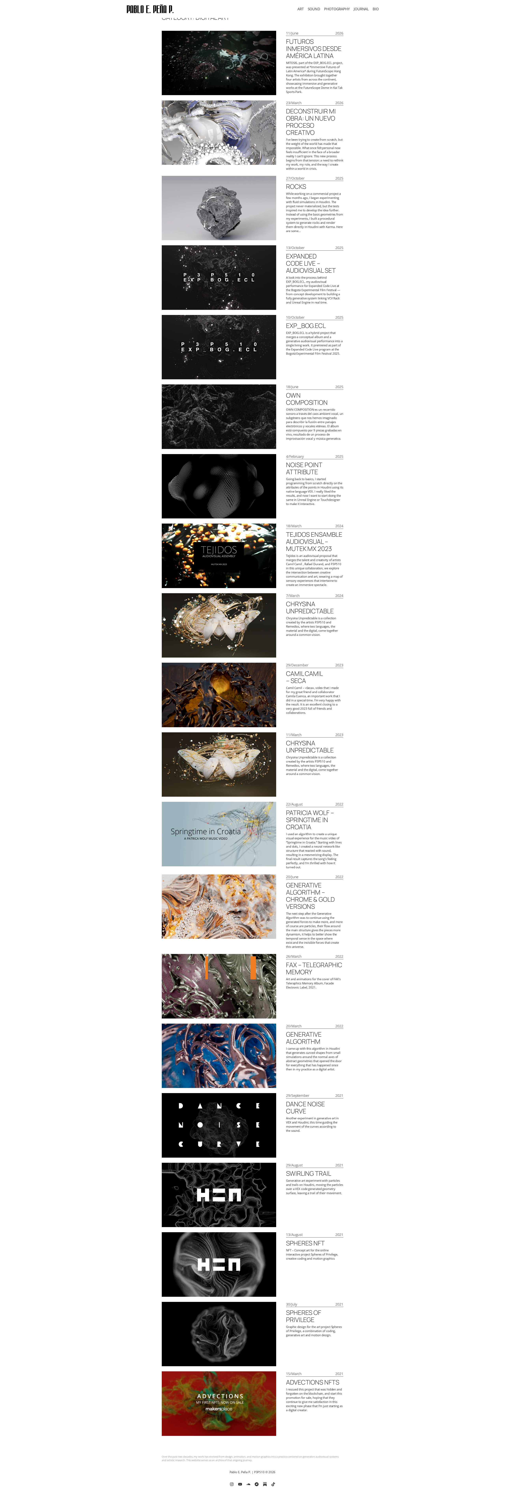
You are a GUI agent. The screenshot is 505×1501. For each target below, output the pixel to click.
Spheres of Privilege (303, 1316)
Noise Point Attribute (304, 468)
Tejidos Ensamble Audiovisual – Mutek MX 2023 (314, 541)
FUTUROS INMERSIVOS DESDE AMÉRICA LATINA (313, 48)
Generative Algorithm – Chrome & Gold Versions (310, 896)
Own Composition (307, 399)
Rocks (296, 186)
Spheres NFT (305, 1243)
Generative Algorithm (304, 1038)
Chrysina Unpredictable (310, 607)
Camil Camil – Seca (304, 677)
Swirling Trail (308, 1173)
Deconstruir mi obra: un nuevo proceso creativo (311, 122)
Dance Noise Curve (305, 1107)
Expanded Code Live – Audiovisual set (311, 263)
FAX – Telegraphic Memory (314, 968)
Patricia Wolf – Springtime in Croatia (310, 819)
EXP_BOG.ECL (306, 325)
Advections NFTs (312, 1382)
